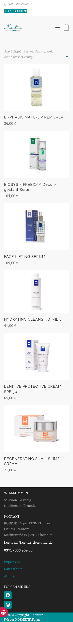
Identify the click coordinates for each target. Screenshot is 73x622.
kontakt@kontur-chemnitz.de (28, 542)
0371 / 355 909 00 (18, 550)
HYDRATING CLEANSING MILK (32, 319)
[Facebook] (8, 595)
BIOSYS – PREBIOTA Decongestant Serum (30, 187)
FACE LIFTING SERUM (24, 256)
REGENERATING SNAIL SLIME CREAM (32, 461)
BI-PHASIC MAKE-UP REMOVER (33, 117)
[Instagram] (8, 605)
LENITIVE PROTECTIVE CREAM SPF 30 (32, 389)
